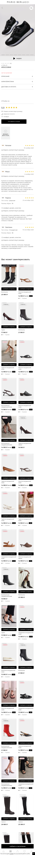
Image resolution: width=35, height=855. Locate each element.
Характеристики (7, 81)
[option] (17, 30)
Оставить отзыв (14, 121)
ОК (33, 853)
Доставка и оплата (8, 87)
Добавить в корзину (9, 288)
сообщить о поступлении (17, 846)
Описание (5, 76)
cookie (11, 853)
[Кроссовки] (2, 7)
